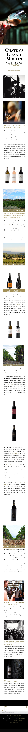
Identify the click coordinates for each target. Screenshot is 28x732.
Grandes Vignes (8, 225)
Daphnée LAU (14, 721)
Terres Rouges (15, 453)
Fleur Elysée (12, 549)
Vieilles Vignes (10, 384)
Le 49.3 (18, 304)
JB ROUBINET (22, 718)
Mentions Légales (13, 715)
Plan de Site (19, 715)
